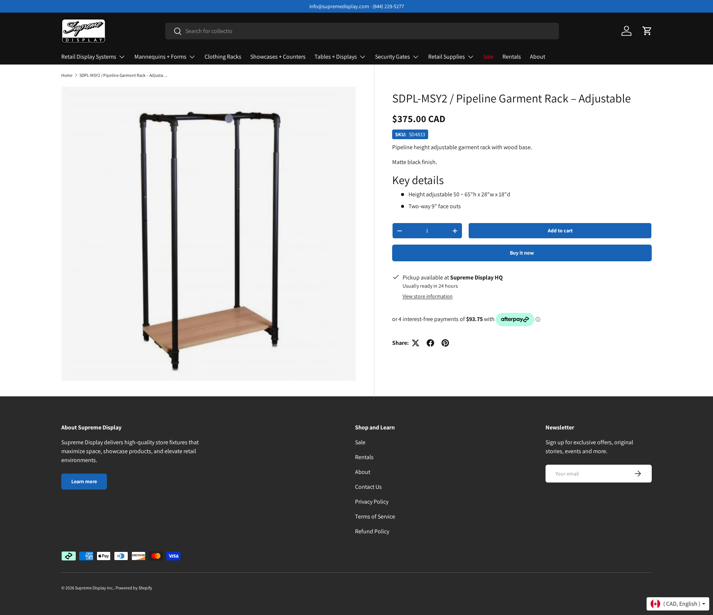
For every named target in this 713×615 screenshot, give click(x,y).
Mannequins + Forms (160, 56)
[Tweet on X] (415, 343)
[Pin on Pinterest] (445, 343)
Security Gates (392, 56)
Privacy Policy (371, 502)
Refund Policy (372, 531)
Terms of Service (375, 516)
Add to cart (560, 230)
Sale (488, 56)
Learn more (84, 481)
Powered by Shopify (133, 588)
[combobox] (362, 31)
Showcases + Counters (278, 56)
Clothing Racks (223, 56)
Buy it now (522, 252)
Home (66, 75)
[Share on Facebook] (430, 343)
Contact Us (368, 487)
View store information (428, 296)
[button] (647, 31)
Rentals (511, 56)
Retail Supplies (446, 56)
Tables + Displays (336, 56)
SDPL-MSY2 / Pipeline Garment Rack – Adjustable (124, 75)
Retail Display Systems (88, 56)
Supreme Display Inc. (94, 588)
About (537, 56)
